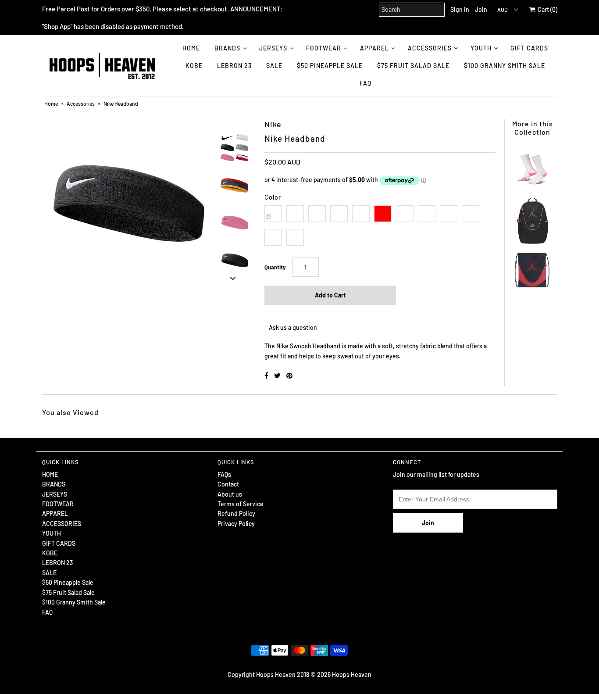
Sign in (459, 9)
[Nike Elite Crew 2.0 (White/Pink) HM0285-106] (532, 166)
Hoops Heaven (351, 674)
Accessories (81, 103)
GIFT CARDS (529, 48)
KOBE (194, 65)
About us (229, 494)
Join (481, 9)
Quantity (275, 267)
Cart (546, 9)
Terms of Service (240, 504)
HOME (191, 48)
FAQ (365, 83)
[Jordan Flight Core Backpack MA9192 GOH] (532, 216)
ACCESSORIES (430, 48)
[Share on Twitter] (278, 375)
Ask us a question (293, 327)
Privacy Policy (236, 523)
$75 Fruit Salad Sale (413, 65)
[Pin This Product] (289, 375)
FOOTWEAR (323, 48)
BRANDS (227, 48)
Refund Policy (236, 513)
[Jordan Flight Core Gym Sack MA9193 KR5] (532, 266)
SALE (274, 65)
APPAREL (374, 48)
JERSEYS (273, 48)
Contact (228, 484)
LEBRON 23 (234, 65)
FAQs (224, 474)
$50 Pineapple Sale (330, 65)
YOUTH (481, 48)
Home (51, 103)
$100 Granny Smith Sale (504, 65)
